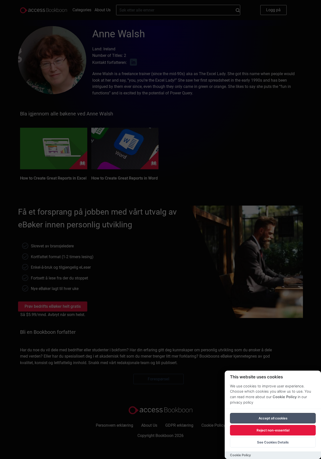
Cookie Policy (285, 397)
